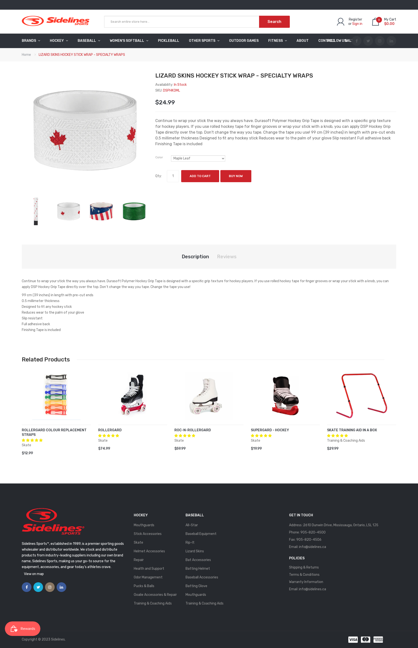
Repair (139, 560)
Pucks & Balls (144, 586)
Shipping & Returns (304, 567)
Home (26, 55)
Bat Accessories (198, 560)
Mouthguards (144, 525)
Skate (138, 542)
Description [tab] (195, 256)
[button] (32, 440)
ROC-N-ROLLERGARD (192, 430)
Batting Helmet (198, 569)
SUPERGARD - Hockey (270, 430)
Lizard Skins (195, 551)
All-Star (192, 525)
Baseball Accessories (202, 577)
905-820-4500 (313, 532)
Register (355, 19)
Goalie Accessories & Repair (155, 595)
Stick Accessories (148, 534)
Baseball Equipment (201, 534)
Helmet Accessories (149, 551)
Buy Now (236, 176)
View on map (34, 574)
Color (159, 157)
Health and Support (149, 569)
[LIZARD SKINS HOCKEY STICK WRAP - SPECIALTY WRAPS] (36, 211)
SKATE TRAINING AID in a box (352, 430)
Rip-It (190, 542)
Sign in (357, 24)
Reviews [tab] (227, 256)
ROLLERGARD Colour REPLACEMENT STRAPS (54, 432)
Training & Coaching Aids (153, 603)
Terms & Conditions (304, 575)
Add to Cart (200, 176)
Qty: (158, 176)
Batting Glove (196, 586)
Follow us (336, 41)
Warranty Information (306, 582)
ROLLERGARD (110, 430)
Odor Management (148, 577)
